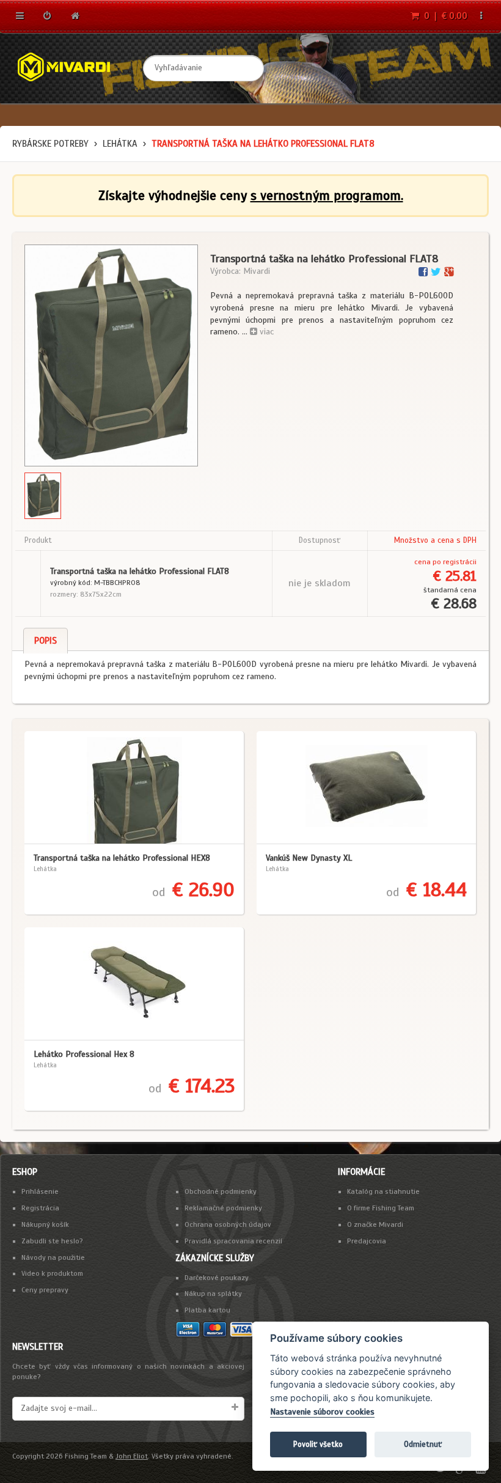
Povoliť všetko (318, 1444)
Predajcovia (366, 1241)
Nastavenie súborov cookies (322, 1412)
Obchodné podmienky (221, 1191)
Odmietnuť (423, 1444)
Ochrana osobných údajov (228, 1224)
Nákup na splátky (213, 1293)
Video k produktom (52, 1273)
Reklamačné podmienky (223, 1208)
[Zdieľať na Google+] (448, 272)
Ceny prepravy (44, 1290)
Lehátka (120, 143)
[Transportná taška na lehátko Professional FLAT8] (111, 355)
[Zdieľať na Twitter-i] (437, 272)
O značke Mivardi (375, 1224)
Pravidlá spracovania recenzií (233, 1241)
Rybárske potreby (50, 143)
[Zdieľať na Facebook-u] (425, 272)
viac (265, 331)
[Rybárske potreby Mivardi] (73, 68)
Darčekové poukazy (217, 1277)
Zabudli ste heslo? (52, 1241)
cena (422, 562)
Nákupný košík (45, 1224)
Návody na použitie (53, 1257)
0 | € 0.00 (444, 15)
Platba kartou (207, 1310)
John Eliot (131, 1456)
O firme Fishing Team (380, 1208)
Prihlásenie (40, 1191)
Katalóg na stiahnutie (383, 1191)
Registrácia (40, 1208)
